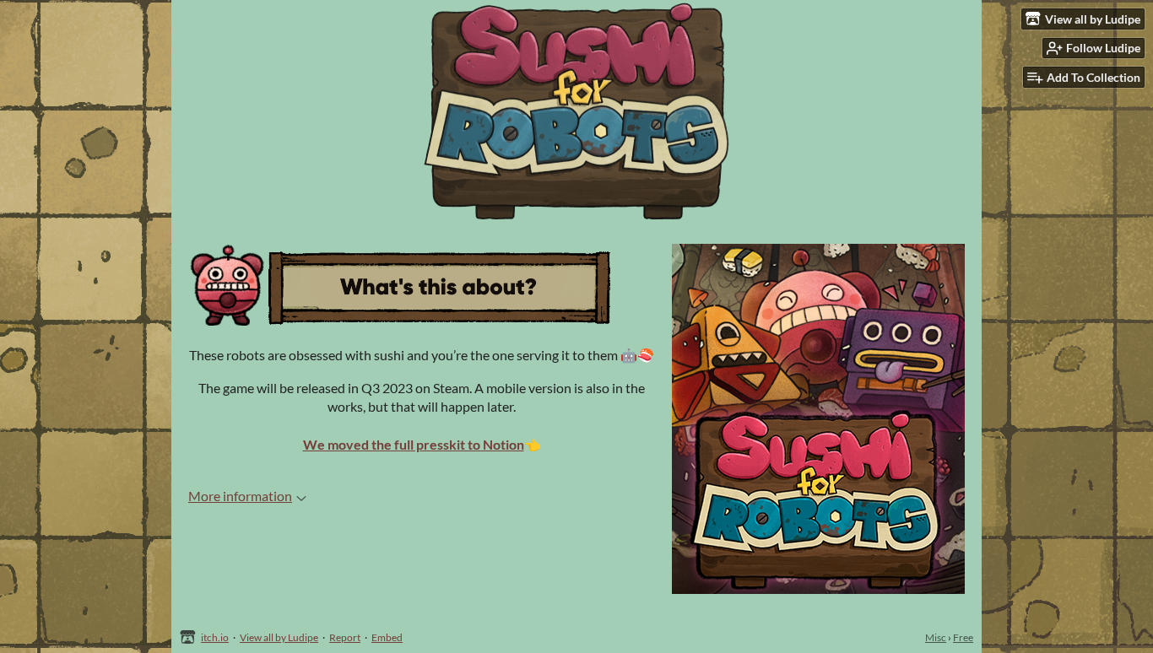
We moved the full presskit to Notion (413, 444)
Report (344, 637)
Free (963, 637)
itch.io (215, 637)
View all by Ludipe (279, 637)
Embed (387, 637)
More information (240, 496)
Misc (935, 637)
